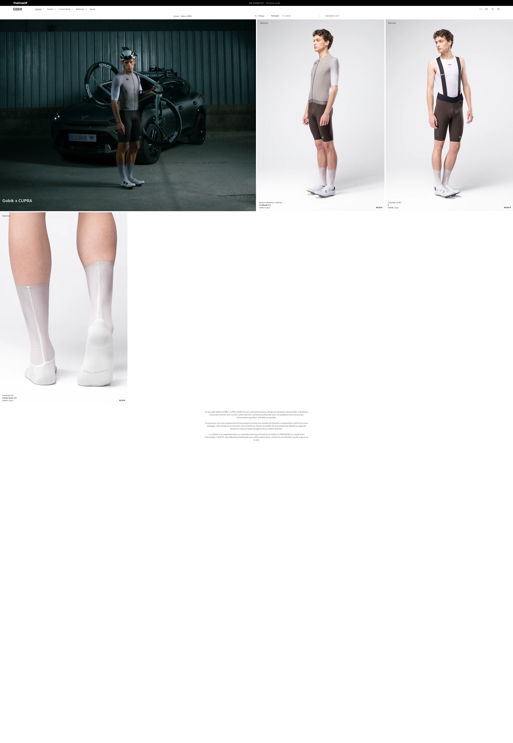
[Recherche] (481, 9)
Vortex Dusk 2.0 (9, 398)
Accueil (176, 16)
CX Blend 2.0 (265, 205)
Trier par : (275, 16)
